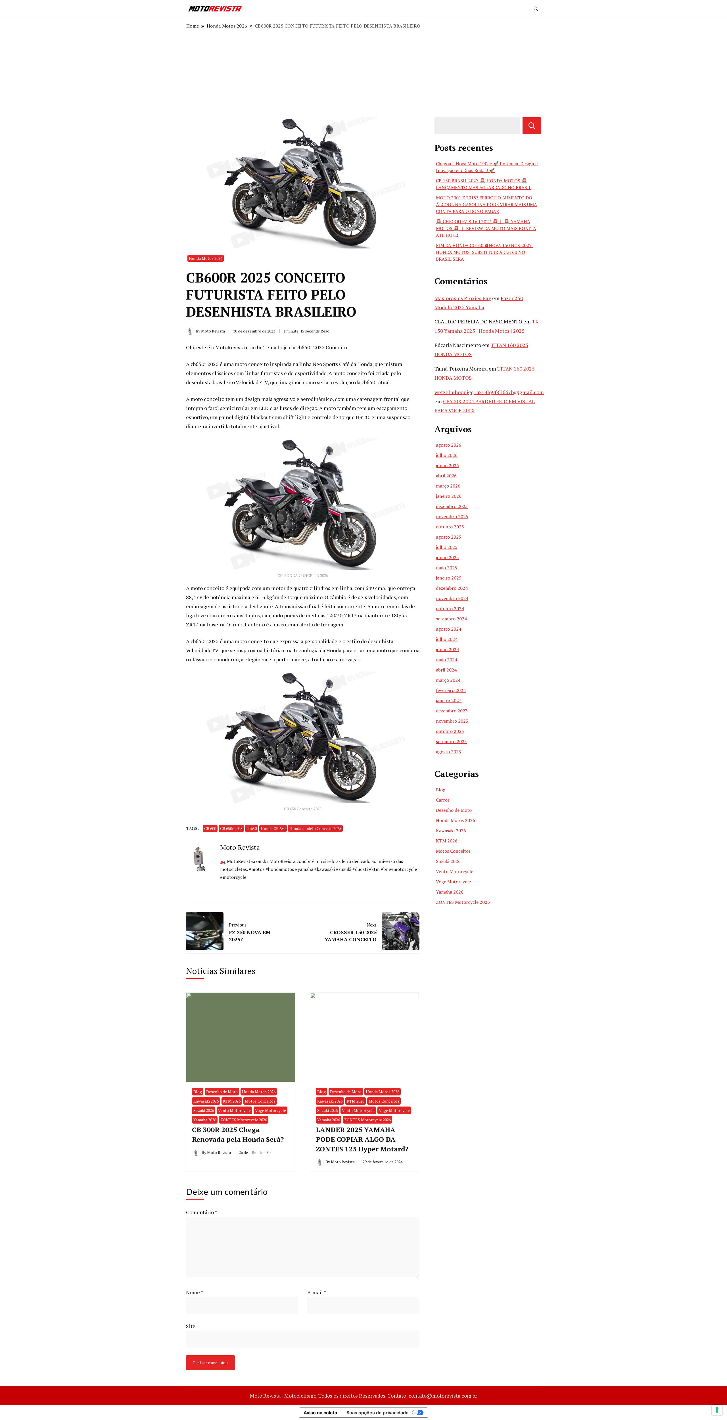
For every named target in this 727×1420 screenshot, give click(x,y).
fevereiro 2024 (451, 690)
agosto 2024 (448, 629)
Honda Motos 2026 (205, 258)
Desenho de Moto (222, 1091)
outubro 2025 (450, 527)
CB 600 (210, 828)
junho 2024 (447, 649)
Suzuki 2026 (203, 1110)
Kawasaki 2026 (206, 1101)
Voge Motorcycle (270, 1110)
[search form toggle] (536, 9)
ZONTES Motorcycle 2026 (243, 1119)
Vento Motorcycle (234, 1110)
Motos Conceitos (260, 1101)
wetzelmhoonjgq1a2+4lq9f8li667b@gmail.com (489, 392)
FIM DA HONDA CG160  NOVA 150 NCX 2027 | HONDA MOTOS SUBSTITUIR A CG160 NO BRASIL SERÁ (485, 252)
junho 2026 (447, 465)
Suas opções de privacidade (377, 1412)
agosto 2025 (448, 537)
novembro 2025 (452, 516)
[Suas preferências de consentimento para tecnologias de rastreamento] (717, 1410)
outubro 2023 (450, 731)
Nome (194, 1292)
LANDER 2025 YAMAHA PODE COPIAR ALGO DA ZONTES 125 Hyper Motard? (362, 1139)
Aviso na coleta (320, 1412)
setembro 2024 (451, 619)
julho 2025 (446, 547)
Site (190, 1326)
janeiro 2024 (448, 700)
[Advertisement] (363, 73)
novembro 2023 (452, 721)
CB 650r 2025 (231, 828)
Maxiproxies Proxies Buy (462, 298)
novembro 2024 (452, 598)
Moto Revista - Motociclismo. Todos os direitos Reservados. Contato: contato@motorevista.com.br (363, 1395)
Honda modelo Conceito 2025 (315, 828)
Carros (443, 800)
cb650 (251, 828)
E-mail (316, 1292)
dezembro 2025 (452, 506)
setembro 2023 (451, 741)
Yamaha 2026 (204, 1119)
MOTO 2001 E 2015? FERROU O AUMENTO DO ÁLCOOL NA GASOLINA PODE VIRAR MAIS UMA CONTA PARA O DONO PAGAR (486, 204)
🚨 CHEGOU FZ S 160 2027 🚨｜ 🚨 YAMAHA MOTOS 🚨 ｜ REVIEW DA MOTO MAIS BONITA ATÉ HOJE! (486, 228)
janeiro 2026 (448, 496)
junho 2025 (447, 557)
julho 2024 (446, 639)
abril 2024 (446, 670)
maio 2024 (446, 659)
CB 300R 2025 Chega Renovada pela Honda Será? (238, 1134)
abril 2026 (446, 475)
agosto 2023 (448, 751)
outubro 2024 (450, 608)
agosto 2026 (448, 445)
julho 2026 (446, 455)
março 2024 (448, 680)
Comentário (201, 1212)
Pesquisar (532, 125)
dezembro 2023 (452, 711)
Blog (197, 1091)
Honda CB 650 (273, 828)
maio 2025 (446, 567)
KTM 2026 (232, 1101)
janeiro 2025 (448, 578)
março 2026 (448, 486)
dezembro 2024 (452, 588)
